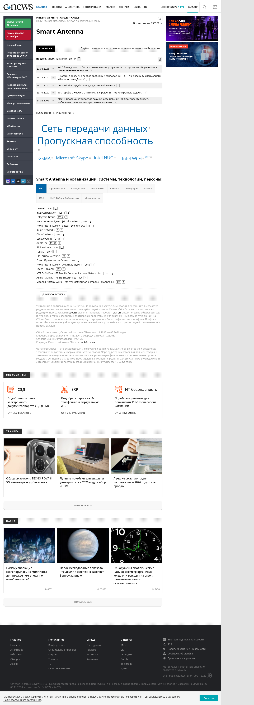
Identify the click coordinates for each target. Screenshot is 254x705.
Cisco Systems (44, 234)
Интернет (12, 148)
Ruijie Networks (45, 230)
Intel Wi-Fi (132, 158)
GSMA (44, 158)
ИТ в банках (13, 126)
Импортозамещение (18, 103)
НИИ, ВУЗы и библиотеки (64, 198)
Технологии (97, 188)
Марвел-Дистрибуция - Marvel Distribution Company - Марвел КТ (75, 282)
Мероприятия (92, 198)
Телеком (11, 141)
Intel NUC (103, 157)
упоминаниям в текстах (62, 58)
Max (123, 645)
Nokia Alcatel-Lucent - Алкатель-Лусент (59, 264)
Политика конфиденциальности (187, 648)
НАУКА (136, 7)
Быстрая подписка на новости (186, 639)
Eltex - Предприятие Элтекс (52, 260)
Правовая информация (181, 658)
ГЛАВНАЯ (41, 7)
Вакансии (92, 654)
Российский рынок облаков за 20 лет (17, 54)
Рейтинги (12, 164)
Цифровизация (16, 95)
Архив (14, 663)
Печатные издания (59, 668)
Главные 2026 (17, 76)
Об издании (94, 645)
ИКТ (41, 188)
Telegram (126, 663)
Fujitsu (40, 251)
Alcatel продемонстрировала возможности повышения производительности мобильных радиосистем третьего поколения (103, 100)
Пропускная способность (95, 140)
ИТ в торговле (15, 133)
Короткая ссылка (55, 294)
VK (122, 649)
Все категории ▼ (147, 23)
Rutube (125, 659)
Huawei (40, 208)
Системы (115, 188)
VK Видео (126, 654)
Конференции (56, 645)
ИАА (41, 198)
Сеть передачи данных (94, 128)
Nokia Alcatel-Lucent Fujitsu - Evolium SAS (60, 225)
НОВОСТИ (56, 7)
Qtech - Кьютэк (45, 269)
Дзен (124, 668)
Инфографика (15, 171)
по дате (41, 58)
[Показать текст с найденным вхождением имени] (79, 59)
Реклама (91, 649)
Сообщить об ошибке (180, 653)
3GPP (147, 157)
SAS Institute (43, 247)
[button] (204, 7)
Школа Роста (14, 45)
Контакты (92, 659)
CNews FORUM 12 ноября (15, 23)
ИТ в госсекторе (15, 118)
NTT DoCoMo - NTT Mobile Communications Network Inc (69, 273)
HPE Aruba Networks (48, 256)
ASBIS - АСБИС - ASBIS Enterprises (56, 277)
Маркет (52, 654)
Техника (53, 659)
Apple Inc (41, 243)
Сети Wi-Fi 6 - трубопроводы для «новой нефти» (86, 85)
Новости (15, 645)
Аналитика (72, 7)
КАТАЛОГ (192, 7)
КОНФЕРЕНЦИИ (92, 7)
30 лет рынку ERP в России (16, 65)
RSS (170, 644)
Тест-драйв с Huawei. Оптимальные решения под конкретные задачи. (100, 92)
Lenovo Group (44, 238)
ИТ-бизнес (12, 156)
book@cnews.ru (151, 48)
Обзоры (15, 659)
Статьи (148, 188)
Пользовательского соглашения (22, 700)
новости (72, 312)
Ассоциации (78, 188)
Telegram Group (45, 217)
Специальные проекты (62, 649)
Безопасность (14, 110)
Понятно (209, 698)
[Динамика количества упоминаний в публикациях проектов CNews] (160, 59)
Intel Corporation (46, 212)
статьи (117, 312)
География (132, 188)
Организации (57, 188)
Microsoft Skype (72, 158)
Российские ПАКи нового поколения (17, 86)
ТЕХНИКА (124, 7)
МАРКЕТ (110, 7)
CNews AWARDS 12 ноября (15, 35)
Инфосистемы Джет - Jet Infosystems (58, 221)
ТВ (145, 7)
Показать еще (83, 505)
